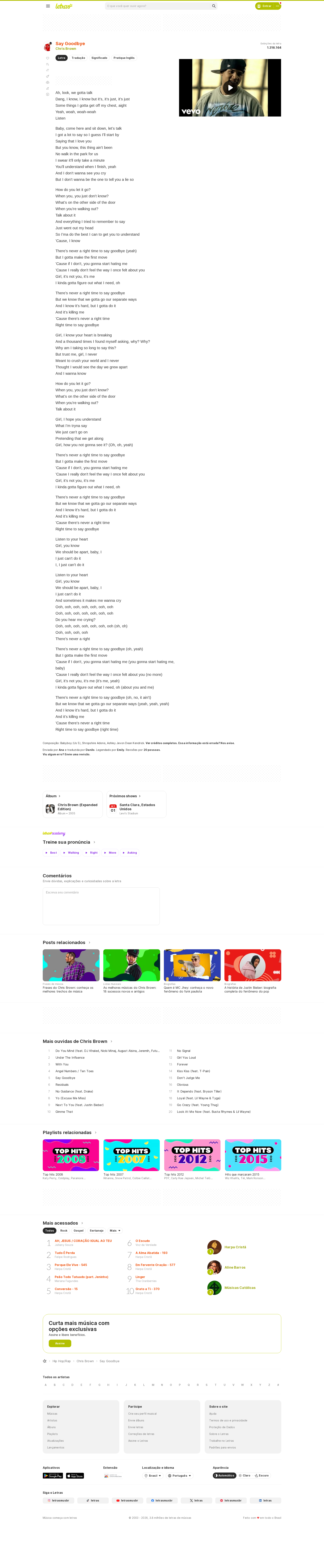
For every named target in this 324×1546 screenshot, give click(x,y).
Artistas (52, 1420)
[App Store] (75, 1476)
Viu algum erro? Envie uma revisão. (66, 754)
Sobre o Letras (219, 1433)
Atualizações (55, 1440)
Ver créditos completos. (162, 743)
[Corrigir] (48, 88)
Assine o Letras (138, 1440)
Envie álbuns (136, 1420)
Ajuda (212, 1413)
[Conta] (277, 6)
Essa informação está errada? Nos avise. (206, 743)
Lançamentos (55, 1447)
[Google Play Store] (53, 1476)
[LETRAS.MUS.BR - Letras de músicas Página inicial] (64, 6)
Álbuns (51, 1427)
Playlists (52, 1433)
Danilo (90, 749)
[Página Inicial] (44, 1361)
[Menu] (48, 6)
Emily (120, 749)
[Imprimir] (48, 82)
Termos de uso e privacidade (228, 1420)
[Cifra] (48, 76)
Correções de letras (141, 1433)
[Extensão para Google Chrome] (113, 1476)
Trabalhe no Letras (221, 1440)
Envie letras (135, 1427)
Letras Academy (162, 834)
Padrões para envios (222, 1447)
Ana (61, 749)
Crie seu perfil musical (142, 1413)
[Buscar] (214, 6)
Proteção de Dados (222, 1427)
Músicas (52, 1413)
